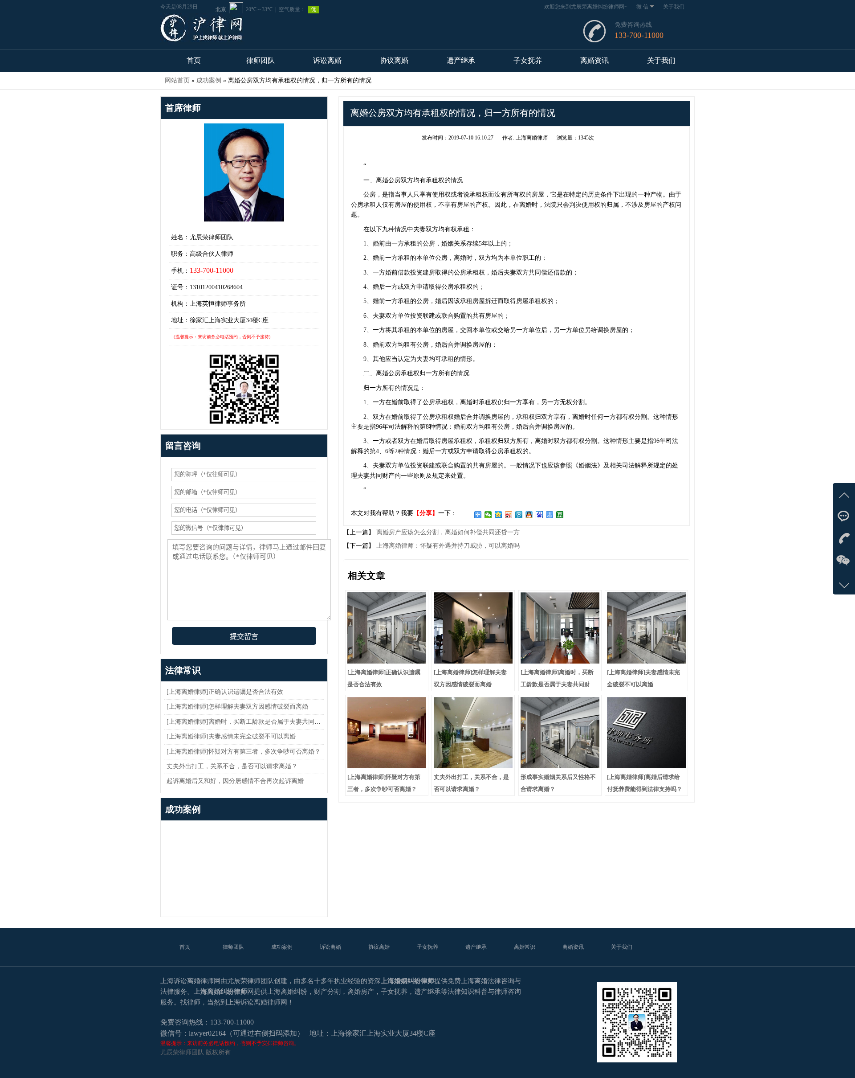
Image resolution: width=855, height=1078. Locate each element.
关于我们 (673, 7)
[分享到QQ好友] (529, 514)
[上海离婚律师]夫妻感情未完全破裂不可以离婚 (231, 736)
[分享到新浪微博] (509, 514)
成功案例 (208, 80)
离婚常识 (524, 947)
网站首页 (177, 80)
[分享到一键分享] (550, 514)
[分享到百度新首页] (539, 514)
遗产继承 (461, 60)
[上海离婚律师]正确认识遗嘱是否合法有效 (225, 692)
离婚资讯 (594, 60)
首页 (194, 60)
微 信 (642, 7)
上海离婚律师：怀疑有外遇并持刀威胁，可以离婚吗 (447, 545)
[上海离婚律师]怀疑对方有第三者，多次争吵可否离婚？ (244, 751)
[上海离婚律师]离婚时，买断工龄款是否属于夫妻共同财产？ (250, 721)
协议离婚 (394, 60)
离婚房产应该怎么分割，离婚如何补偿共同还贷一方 (447, 532)
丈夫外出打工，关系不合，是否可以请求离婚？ (232, 766)
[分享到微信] (488, 514)
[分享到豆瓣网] (560, 514)
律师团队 (260, 60)
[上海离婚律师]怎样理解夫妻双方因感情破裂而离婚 (237, 706)
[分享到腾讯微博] (519, 514)
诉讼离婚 (327, 60)
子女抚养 (527, 60)
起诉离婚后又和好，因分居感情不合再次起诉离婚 (235, 781)
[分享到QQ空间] (498, 514)
